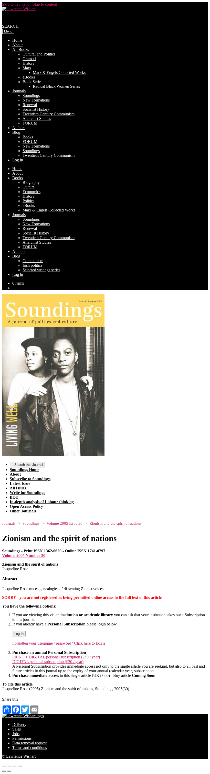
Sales (16, 729)
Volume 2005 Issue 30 (64, 523)
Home (17, 40)
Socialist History (36, 109)
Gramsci (29, 59)
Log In (19, 634)
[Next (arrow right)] (9, 771)
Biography (31, 182)
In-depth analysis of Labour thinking (42, 502)
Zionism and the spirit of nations (115, 523)
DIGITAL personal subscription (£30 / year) (47, 661)
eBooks (29, 77)
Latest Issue (20, 483)
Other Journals (23, 511)
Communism (33, 261)
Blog (16, 132)
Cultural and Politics (39, 54)
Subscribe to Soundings (30, 479)
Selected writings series (41, 270)
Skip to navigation (17, 4)
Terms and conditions (29, 747)
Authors (18, 128)
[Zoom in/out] (19, 766)
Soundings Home (24, 469)
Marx (27, 68)
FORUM (30, 123)
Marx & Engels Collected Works (59, 72)
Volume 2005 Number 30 (23, 555)
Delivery (19, 724)
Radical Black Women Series (56, 86)
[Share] (9, 766)
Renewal (30, 105)
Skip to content (45, 4)
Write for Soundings (27, 492)
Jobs (15, 734)
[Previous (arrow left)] (4, 771)
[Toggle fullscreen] (14, 766)
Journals (19, 91)
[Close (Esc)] (4, 766)
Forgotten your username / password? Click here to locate (58, 643)
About (17, 45)
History (29, 63)
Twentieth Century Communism (49, 114)
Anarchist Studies (37, 118)
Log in (17, 160)
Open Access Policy (26, 506)
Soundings (31, 95)
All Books (20, 49)
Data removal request (29, 743)
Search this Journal (28, 465)
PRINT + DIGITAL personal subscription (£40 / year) (56, 657)
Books (28, 137)
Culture (29, 187)
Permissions (22, 738)
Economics (31, 191)
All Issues (18, 488)
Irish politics (32, 265)
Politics (28, 201)
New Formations (36, 100)
